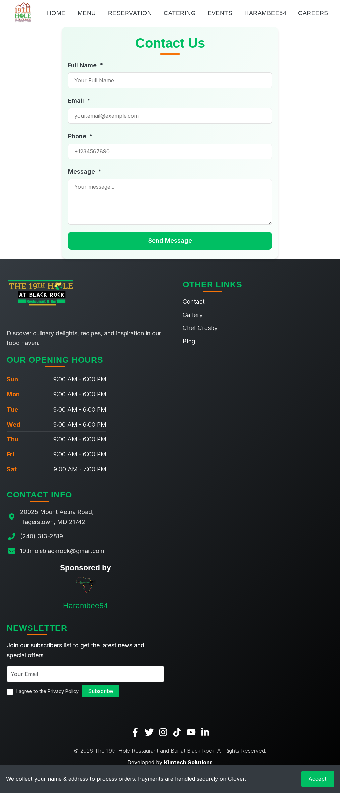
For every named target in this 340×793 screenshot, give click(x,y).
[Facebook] (135, 731)
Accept (317, 778)
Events (220, 13)
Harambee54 (265, 13)
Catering (180, 13)
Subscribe (100, 691)
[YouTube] (191, 731)
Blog (189, 341)
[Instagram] (163, 731)
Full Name (85, 65)
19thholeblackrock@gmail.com (62, 550)
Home (56, 13)
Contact (194, 301)
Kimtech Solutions (188, 762)
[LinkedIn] (205, 731)
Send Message (170, 240)
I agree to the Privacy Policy (47, 691)
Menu (87, 13)
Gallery (193, 314)
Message (84, 171)
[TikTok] (177, 731)
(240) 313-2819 (41, 536)
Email (79, 100)
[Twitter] (149, 731)
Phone (80, 136)
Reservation (130, 13)
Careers (313, 13)
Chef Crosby (200, 327)
